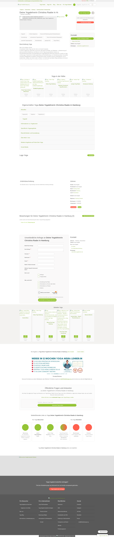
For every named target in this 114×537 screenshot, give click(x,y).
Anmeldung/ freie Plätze (45, 281)
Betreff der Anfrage (29, 245)
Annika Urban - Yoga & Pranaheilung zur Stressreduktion (76, 317)
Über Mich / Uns (25, 137)
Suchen (95, 5)
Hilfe (87, 0)
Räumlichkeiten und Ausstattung (30, 133)
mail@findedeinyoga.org (83, 522)
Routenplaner (91, 155)
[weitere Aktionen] (93, 12)
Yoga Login (83, 0)
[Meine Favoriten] (74, 4)
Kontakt (79, 207)
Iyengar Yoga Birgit (75, 83)
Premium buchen (43, 511)
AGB (59, 507)
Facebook (79, 504)
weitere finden (37, 435)
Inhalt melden (80, 351)
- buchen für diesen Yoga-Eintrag (89, 435)
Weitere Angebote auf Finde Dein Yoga (32, 142)
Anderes (41, 287)
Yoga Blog (22, 514)
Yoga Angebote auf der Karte (26, 504)
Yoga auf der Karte (76, 41)
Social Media (24, 147)
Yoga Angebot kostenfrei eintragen (46, 507)
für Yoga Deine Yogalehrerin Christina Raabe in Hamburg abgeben (25, 436)
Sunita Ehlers (25, 317)
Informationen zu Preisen (45, 285)
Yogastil (24, 119)
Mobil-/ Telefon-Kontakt (30, 264)
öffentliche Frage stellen (57, 405)
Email (26, 261)
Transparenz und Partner (63, 522)
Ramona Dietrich (88, 314)
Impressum (60, 504)
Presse (78, 518)
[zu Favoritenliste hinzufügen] (21, 18)
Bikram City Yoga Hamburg (50, 323)
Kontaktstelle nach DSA (63, 514)
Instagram (79, 507)
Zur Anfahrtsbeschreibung (76, 248)
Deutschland (75, 192)
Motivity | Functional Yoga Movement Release (63, 86)
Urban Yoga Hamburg (51, 83)
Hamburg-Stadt (76, 188)
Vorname (27, 253)
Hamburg (78, 190)
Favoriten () (103, 535)
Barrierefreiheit (103, 531)
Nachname (27, 257)
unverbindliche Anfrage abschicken (47, 300)
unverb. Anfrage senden (84, 12)
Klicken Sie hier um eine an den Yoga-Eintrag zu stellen (57, 397)
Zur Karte (73, 246)
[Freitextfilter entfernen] (92, 4)
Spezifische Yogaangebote (28, 128)
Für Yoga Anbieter (67, 4)
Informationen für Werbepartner (45, 518)
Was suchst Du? (28, 280)
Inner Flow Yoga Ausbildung (63, 332)
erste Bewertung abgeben (85, 22)
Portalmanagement (62, 528)
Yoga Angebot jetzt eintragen (57, 489)
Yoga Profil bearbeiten (43, 504)
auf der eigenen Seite (76, 435)
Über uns (59, 4)
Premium (91, 77)
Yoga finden (42, 4)
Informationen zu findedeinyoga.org (27, 518)
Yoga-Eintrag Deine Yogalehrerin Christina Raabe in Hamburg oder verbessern (63, 436)
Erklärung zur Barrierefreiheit (64, 518)
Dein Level (27, 272)
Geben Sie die (28, 222)
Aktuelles (23, 109)
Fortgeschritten (43, 276)
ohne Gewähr (70, 351)
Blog (54, 4)
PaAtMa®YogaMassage (38, 88)
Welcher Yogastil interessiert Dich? (31, 269)
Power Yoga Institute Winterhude (26, 90)
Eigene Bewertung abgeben (88, 215)
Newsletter (79, 514)
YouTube (79, 511)
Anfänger (42, 274)
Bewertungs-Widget (43, 514)
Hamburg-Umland (79, 198)
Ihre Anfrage (27, 249)
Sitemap (59, 525)
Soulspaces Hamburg (88, 83)
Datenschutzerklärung (44, 297)
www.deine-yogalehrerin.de (83, 45)
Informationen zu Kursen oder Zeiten (47, 283)
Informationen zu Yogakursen (29, 123)
